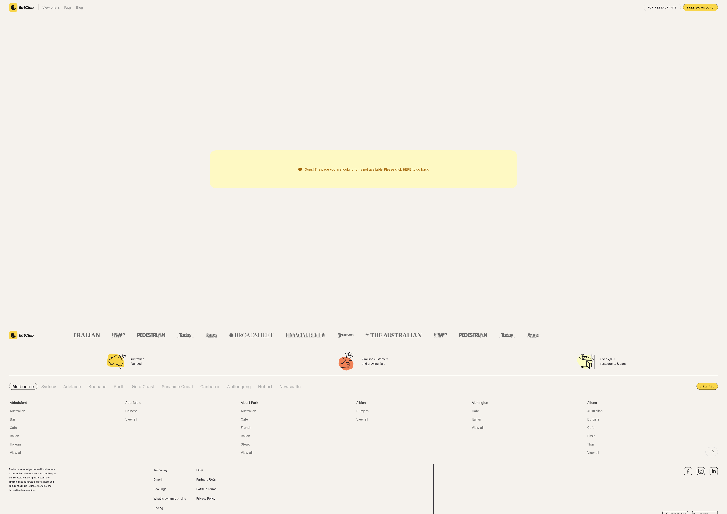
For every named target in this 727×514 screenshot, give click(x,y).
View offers (51, 7)
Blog (79, 7)
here (407, 169)
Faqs (68, 7)
